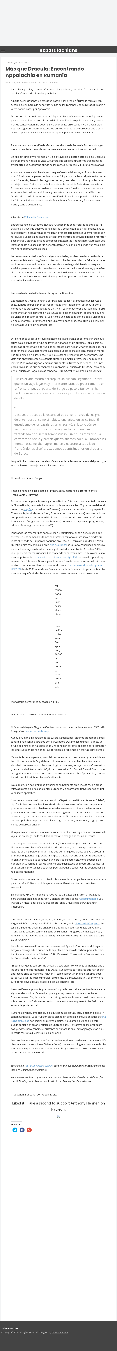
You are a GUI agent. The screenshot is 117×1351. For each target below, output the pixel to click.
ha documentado (88, 898)
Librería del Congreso (87, 923)
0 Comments (52, 82)
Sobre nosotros (9, 1328)
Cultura (9, 62)
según (28, 509)
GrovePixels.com (60, 1332)
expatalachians (58, 50)
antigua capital (58, 545)
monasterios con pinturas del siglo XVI (55, 557)
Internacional (22, 62)
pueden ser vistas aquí (37, 731)
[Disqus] (58, 1181)
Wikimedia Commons (36, 217)
